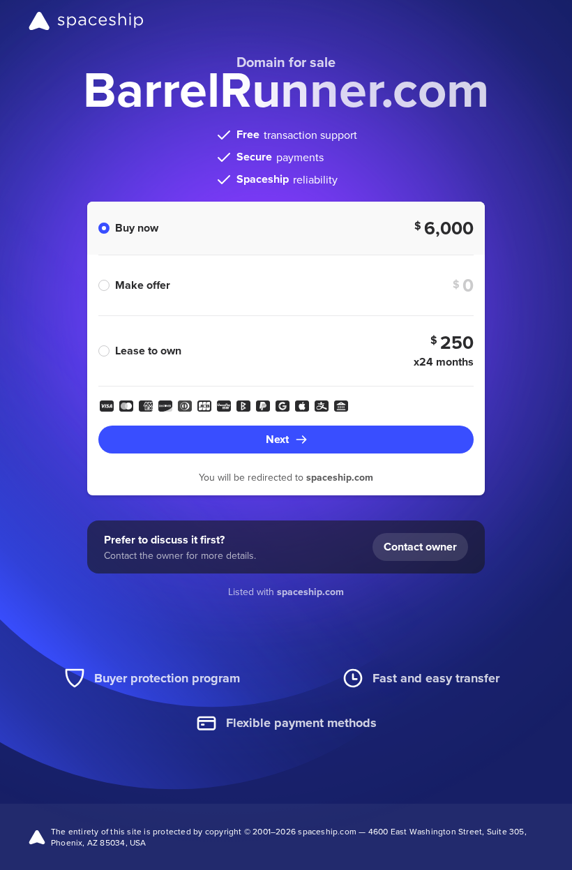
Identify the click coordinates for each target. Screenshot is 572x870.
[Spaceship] (86, 21)
